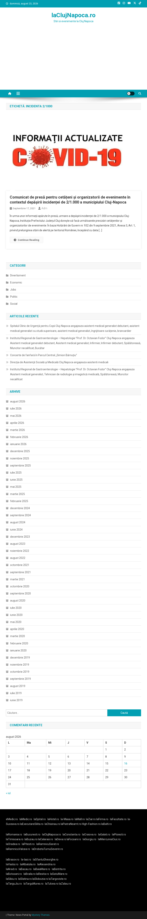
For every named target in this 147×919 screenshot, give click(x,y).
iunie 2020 (16, 614)
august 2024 (17, 522)
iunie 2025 (16, 479)
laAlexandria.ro (46, 864)
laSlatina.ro (25, 878)
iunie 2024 (16, 529)
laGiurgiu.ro (90, 839)
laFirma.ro (102, 819)
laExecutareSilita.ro (31, 823)
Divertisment (18, 275)
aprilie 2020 (17, 629)
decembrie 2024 (20, 508)
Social (13, 303)
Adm (44, 208)
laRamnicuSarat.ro (47, 844)
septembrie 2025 (20, 465)
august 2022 (17, 557)
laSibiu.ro (11, 878)
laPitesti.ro (28, 844)
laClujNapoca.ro (73, 15)
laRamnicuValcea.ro (18, 849)
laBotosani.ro (14, 873)
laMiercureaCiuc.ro (109, 839)
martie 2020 (17, 636)
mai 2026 (15, 415)
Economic (16, 282)
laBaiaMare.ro (41, 869)
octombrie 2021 (19, 565)
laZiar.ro (91, 819)
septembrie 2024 (20, 515)
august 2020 (17, 600)
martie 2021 (17, 579)
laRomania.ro (14, 834)
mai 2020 (15, 622)
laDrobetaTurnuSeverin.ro (47, 849)
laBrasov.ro (12, 859)
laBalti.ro (106, 823)
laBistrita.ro (59, 869)
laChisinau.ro (52, 823)
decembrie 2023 (20, 536)
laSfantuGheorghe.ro (45, 859)
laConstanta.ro (71, 834)
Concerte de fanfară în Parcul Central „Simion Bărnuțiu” (43, 355)
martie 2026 (17, 429)
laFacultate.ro (118, 819)
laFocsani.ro (74, 839)
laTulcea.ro (52, 883)
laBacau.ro (25, 869)
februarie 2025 (19, 501)
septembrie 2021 (20, 572)
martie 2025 (17, 494)
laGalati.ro (104, 834)
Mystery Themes (41, 915)
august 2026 (17, 401)
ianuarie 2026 (18, 444)
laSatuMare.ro (58, 873)
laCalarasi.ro (45, 839)
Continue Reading (28, 240)
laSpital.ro (40, 819)
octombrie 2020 (19, 586)
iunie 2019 (16, 700)
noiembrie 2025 (19, 458)
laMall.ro (80, 819)
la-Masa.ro (67, 819)
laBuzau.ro (31, 839)
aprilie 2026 (17, 422)
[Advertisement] (73, 61)
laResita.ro (42, 873)
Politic (13, 296)
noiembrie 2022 (19, 550)
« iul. (8, 793)
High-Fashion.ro (91, 823)
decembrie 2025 (20, 451)
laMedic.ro (26, 819)
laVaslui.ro (13, 864)
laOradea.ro (13, 844)
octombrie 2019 (19, 671)
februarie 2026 (19, 437)
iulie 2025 (16, 472)
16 (125, 763)
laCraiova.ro (89, 834)
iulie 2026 (16, 408)
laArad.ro (11, 869)
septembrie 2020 (20, 593)
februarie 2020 (19, 643)
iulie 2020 (16, 607)
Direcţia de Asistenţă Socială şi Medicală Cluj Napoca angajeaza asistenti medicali (59, 362)
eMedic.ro (12, 819)
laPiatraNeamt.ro (71, 823)
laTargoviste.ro (58, 878)
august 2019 (17, 686)
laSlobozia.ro (40, 878)
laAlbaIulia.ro (28, 864)
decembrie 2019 (20, 657)
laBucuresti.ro (32, 834)
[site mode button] (131, 93)
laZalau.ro (65, 883)
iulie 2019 (16, 693)
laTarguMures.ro (33, 883)
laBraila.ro (30, 873)
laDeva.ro (60, 839)
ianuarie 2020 (18, 650)
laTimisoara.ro (14, 839)
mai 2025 (15, 486)
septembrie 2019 (20, 678)
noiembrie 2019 (19, 664)
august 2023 (17, 543)
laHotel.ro (53, 819)
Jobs (13, 289)
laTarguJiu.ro (15, 883)
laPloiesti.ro (119, 834)
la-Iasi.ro (26, 859)
